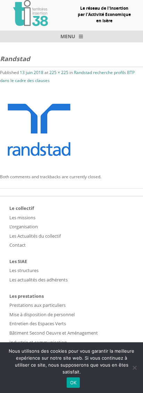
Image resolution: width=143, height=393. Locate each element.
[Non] (134, 367)
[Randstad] (39, 168)
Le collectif (21, 208)
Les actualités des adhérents (38, 280)
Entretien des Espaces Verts (37, 323)
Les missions (22, 217)
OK (73, 382)
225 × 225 (58, 72)
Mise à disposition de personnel (42, 314)
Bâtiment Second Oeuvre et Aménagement (53, 333)
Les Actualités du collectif (35, 236)
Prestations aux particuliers (37, 305)
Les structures (24, 270)
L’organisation (23, 226)
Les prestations (26, 296)
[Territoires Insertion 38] (30, 24)
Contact (17, 245)
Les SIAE (18, 261)
